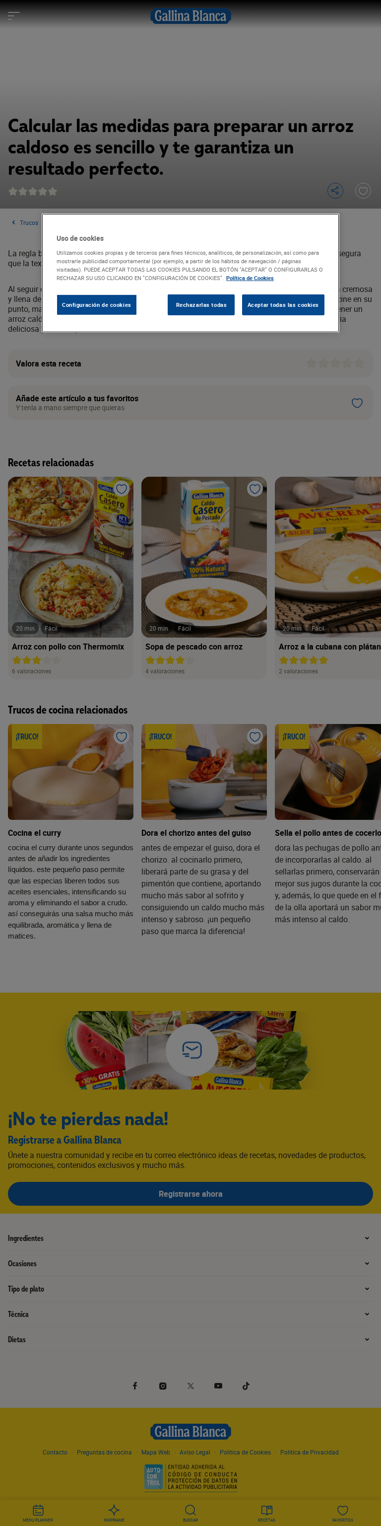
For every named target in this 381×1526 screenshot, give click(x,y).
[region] (190, 273)
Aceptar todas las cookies (283, 304)
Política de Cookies (250, 278)
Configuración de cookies (96, 304)
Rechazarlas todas (201, 304)
